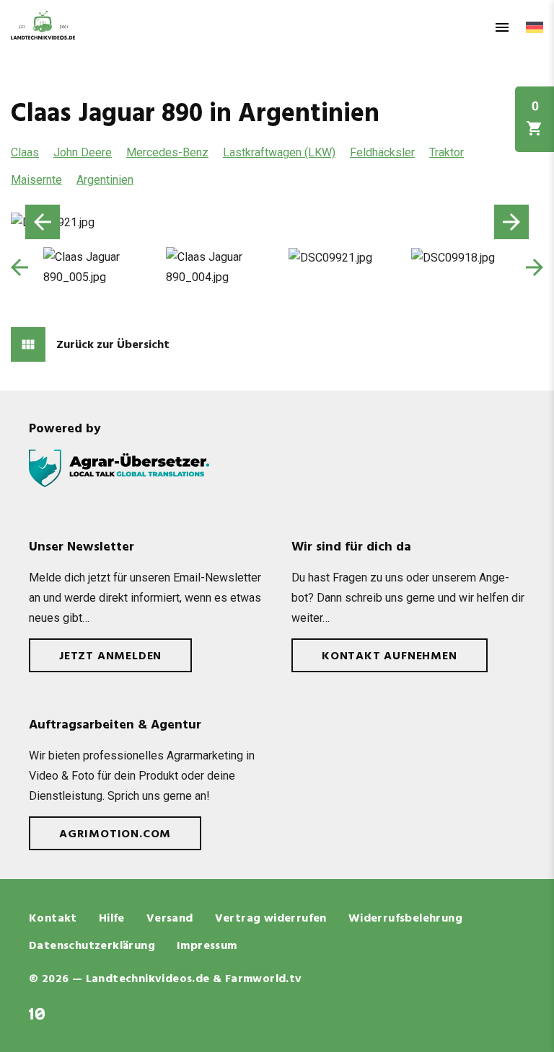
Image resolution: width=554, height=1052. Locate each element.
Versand (169, 918)
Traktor (446, 152)
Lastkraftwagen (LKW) (279, 152)
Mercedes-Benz (167, 152)
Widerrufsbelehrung (405, 918)
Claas (25, 152)
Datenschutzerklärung (92, 946)
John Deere (82, 152)
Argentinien (104, 180)
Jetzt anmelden (110, 656)
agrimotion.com (115, 834)
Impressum (207, 946)
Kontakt (53, 918)
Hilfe (112, 918)
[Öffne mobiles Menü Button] (502, 27)
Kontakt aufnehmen (389, 656)
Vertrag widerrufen (271, 918)
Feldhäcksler (382, 152)
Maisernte (36, 180)
